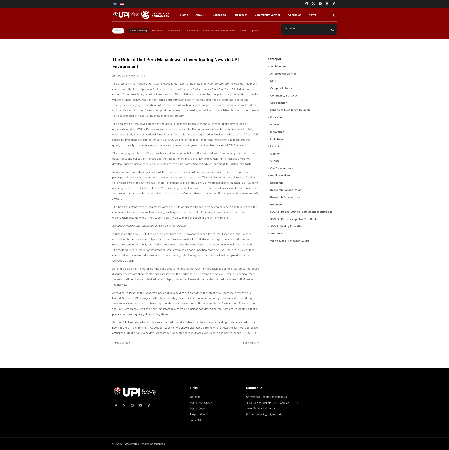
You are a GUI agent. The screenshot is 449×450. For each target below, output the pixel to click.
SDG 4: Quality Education (286, 226)
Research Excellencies (285, 197)
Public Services (280, 175)
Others (242, 30)
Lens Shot (276, 146)
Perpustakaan (198, 414)
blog (273, 80)
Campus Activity (138, 30)
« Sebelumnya (121, 342)
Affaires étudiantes (283, 73)
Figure (274, 124)
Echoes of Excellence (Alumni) (219, 30)
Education (219, 14)
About (199, 14)
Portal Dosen (198, 408)
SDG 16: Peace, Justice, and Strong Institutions (301, 211)
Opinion (254, 30)
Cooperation (192, 30)
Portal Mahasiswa (201, 402)
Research (241, 14)
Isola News (157, 30)
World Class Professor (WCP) (289, 240)
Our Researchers (281, 168)
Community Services (284, 95)
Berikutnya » (251, 342)
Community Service (268, 14)
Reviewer (276, 204)
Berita (118, 30)
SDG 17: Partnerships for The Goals (293, 219)
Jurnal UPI (196, 420)
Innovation (277, 131)
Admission (294, 14)
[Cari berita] (332, 29)
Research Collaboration (285, 189)
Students (276, 233)
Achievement (174, 30)
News (312, 14)
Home (184, 14)
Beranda (195, 396)
